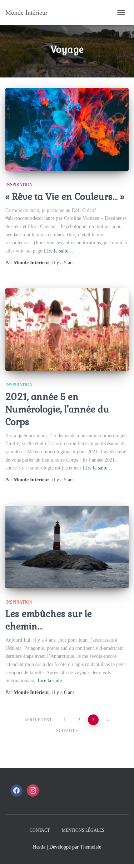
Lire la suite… (58, 251)
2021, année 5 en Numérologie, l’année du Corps (57, 409)
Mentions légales (83, 830)
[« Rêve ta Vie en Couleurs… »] (67, 129)
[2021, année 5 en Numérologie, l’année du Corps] (67, 329)
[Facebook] (16, 790)
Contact (40, 830)
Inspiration (19, 184)
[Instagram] (33, 790)
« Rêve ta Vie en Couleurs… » (64, 196)
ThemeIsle (90, 847)
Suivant (65, 730)
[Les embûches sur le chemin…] (67, 547)
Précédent (39, 719)
